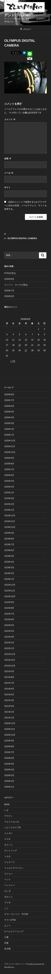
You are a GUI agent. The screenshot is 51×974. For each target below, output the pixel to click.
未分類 (7, 948)
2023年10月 (9, 527)
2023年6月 (9, 550)
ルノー (7, 925)
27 (26, 350)
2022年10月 (9, 596)
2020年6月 (9, 758)
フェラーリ (9, 862)
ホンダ (7, 891)
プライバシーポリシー (14, 964)
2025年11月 (9, 446)
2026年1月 (9, 435)
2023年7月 (9, 544)
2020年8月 (9, 746)
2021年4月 (9, 700)
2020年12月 (9, 723)
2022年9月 (9, 602)
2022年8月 (9, 608)
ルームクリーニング (13, 931)
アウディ (8, 816)
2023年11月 (9, 521)
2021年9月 (9, 671)
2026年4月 (9, 417)
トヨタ (7, 856)
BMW (6, 804)
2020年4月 (9, 769)
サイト (7, 187)
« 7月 (12, 361)
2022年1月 (9, 648)
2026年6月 (9, 296)
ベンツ (7, 879)
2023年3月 (9, 567)
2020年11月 (9, 729)
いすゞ (7, 810)
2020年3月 (9, 775)
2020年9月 (9, 740)
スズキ (7, 839)
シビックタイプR (12, 827)
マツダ (7, 902)
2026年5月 (9, 411)
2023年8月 (9, 538)
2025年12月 (9, 440)
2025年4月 (9, 481)
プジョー (8, 874)
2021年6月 (9, 688)
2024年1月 (9, 510)
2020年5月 (9, 764)
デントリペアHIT (17, 15)
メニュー (27, 29)
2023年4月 (9, 562)
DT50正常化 (10, 273)
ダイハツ (8, 845)
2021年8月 (9, 677)
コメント (9, 119)
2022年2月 (9, 642)
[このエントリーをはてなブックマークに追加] (24, 53)
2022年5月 (9, 625)
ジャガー (8, 833)
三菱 (6, 937)
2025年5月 (9, 475)
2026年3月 (9, 423)
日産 (6, 943)
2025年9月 (9, 458)
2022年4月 (9, 631)
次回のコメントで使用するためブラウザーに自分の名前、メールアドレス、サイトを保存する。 (25, 205)
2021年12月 (9, 654)
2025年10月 (9, 452)
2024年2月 (9, 504)
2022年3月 (9, 637)
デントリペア (10, 850)
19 (19, 345)
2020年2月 (9, 781)
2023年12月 (9, 515)
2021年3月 (9, 706)
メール (8, 173)
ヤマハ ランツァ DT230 (16, 914)
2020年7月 (9, 752)
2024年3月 (9, 498)
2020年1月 (9, 787)
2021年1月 (9, 717)
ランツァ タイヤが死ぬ (16, 285)
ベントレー (9, 885)
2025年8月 (9, 463)
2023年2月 (9, 573)
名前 (7, 158)
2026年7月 (9, 290)
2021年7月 (9, 683)
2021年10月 (9, 665)
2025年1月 (9, 492)
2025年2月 (9, 487)
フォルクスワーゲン (13, 868)
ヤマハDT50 (10, 920)
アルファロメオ (11, 822)
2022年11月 (9, 590)
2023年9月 (9, 533)
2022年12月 (9, 585)
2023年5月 (9, 556)
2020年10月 (9, 735)
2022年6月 (9, 619)
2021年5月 (9, 694)
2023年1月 (9, 579)
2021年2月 (9, 712)
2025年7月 (9, 469)
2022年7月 (9, 614)
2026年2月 (9, 429)
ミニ (6, 908)
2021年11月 (9, 660)
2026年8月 (9, 279)
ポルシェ (8, 897)
